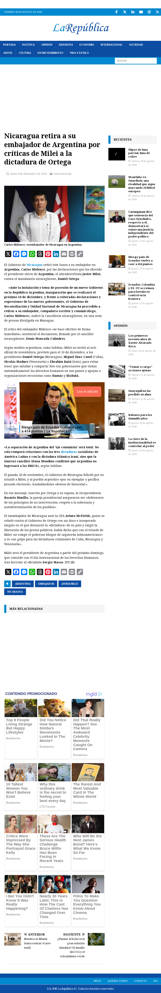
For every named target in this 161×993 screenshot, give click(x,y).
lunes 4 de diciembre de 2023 (28, 173)
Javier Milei (70, 583)
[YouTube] (141, 12)
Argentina (23, 583)
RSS (155, 981)
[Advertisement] (80, 96)
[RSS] (157, 12)
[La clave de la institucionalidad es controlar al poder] (116, 443)
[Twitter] (124, 12)
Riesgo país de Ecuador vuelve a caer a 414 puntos (140, 260)
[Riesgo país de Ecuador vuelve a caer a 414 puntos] (116, 261)
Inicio (97, 981)
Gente (7, 52)
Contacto (140, 981)
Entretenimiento (50, 52)
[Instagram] (149, 12)
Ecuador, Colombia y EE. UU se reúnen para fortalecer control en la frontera (141, 292)
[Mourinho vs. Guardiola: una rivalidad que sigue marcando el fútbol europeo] (116, 181)
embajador (46, 583)
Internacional (112, 44)
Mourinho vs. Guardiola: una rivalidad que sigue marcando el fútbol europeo (141, 184)
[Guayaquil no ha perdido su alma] (116, 395)
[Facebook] (116, 12)
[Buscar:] (136, 60)
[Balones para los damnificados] (116, 419)
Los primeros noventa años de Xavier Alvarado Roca (140, 341)
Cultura (25, 52)
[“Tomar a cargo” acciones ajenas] (116, 371)
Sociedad (136, 44)
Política (28, 44)
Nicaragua (35, 265)
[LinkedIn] (132, 12)
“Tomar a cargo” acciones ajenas (140, 368)
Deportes (66, 44)
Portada (9, 44)
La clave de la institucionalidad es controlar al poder (142, 442)
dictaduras (69, 452)
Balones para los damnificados (140, 416)
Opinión (46, 44)
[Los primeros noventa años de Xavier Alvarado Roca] (116, 340)
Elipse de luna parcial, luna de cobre (139, 153)
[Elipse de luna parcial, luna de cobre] (116, 154)
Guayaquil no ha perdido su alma (139, 392)
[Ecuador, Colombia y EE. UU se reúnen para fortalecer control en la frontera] (116, 289)
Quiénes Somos (118, 981)
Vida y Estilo (79, 52)
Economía (86, 44)
